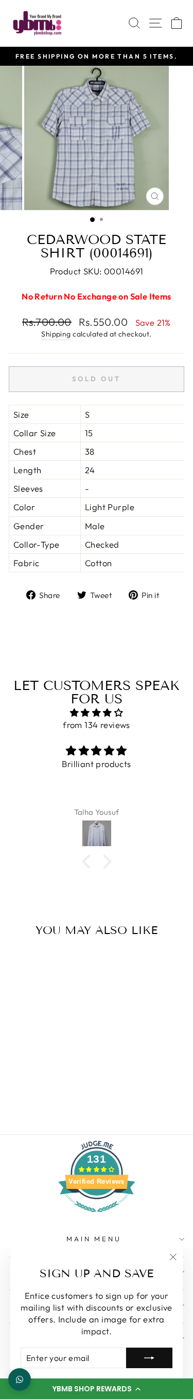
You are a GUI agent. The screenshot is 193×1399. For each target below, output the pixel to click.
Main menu (94, 1239)
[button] (96, 1388)
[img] (96, 712)
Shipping (56, 334)
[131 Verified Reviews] (96, 1216)
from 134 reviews (96, 724)
